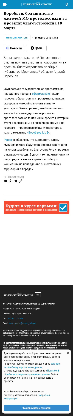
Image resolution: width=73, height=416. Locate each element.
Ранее (8, 140)
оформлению (41, 93)
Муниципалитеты (17, 38)
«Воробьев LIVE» (38, 132)
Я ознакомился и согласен (36, 408)
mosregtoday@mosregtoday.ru (22, 323)
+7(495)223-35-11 (15, 318)
